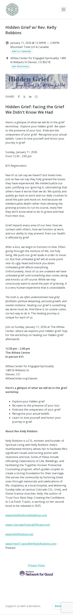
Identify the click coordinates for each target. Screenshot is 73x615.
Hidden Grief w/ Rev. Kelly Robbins (30, 30)
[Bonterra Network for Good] (36, 573)
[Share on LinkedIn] (30, 96)
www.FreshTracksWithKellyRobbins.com (30, 544)
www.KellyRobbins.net (19, 534)
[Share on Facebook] (19, 96)
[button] (63, 9)
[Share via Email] (36, 96)
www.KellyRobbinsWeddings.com (26, 515)
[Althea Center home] (12, 9)
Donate (60, 606)
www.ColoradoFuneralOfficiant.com (27, 525)
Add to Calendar (21, 51)
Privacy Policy (36, 565)
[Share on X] (24, 96)
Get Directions (20, 66)
